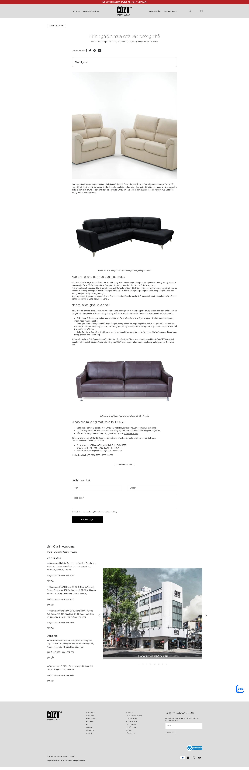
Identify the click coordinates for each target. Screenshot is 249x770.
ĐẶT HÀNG (90, 721)
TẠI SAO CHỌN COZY (134, 716)
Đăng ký (170, 732)
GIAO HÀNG (90, 713)
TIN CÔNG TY (131, 724)
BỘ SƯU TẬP (130, 733)
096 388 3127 (68, 575)
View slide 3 (147, 664)
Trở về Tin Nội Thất (56, 25)
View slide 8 (166, 664)
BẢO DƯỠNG (91, 718)
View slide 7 (162, 664)
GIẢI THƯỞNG (131, 721)
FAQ (87, 724)
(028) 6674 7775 (53, 599)
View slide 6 (158, 664)
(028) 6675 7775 (54, 575)
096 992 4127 (68, 599)
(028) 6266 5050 (53, 675)
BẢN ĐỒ (50, 681)
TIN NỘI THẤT (131, 727)
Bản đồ (50, 628)
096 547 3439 (68, 675)
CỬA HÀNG (90, 730)
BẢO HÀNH (90, 716)
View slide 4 (151, 664)
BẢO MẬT (89, 727)
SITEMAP (129, 730)
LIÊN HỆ (89, 733)
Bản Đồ (50, 581)
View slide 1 (139, 664)
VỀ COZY (129, 713)
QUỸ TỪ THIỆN (131, 718)
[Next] (206, 615)
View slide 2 (143, 664)
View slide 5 (155, 664)
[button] (190, 11)
